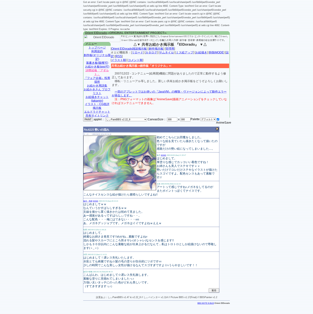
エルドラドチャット (97, 111)
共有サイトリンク (97, 115)
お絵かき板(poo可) (97, 66)
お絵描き (201, 52)
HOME (163, 155)
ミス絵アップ (184, 52)
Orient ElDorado (96, 32)
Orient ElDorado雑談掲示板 (129, 48)
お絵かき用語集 (97, 85)
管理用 (170, 48)
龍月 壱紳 (87, 201)
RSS (119, 56)
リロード (137, 52)
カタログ (151, 52)
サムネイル (166, 52)
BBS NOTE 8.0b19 (205, 303)
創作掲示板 (156, 48)
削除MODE (216, 52)
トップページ (97, 47)
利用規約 (97, 51)
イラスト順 (118, 60)
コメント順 (135, 60)
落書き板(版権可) (97, 62)
